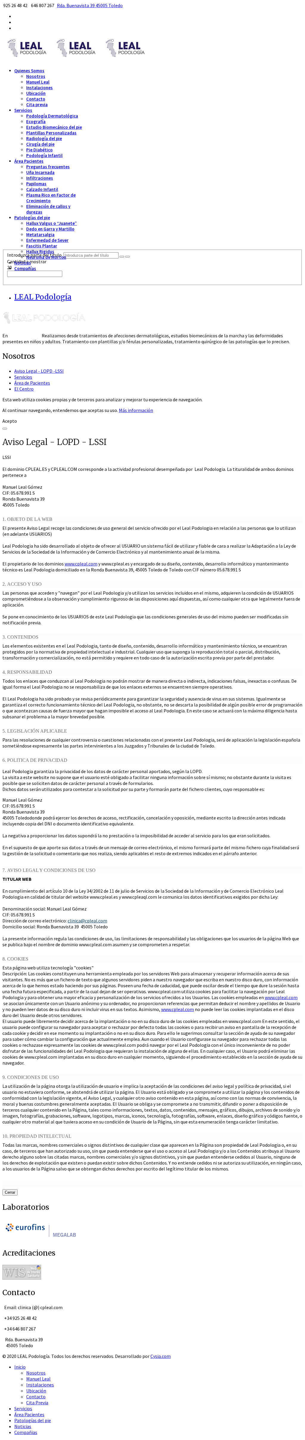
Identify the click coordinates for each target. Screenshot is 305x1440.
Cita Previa (37, 1402)
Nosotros (35, 76)
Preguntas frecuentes (48, 167)
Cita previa (37, 104)
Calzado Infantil (42, 189)
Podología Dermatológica (52, 116)
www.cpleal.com (81, 564)
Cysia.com (160, 1356)
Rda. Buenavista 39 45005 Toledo (90, 5)
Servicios (23, 110)
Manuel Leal (37, 82)
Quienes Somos (29, 70)
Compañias (25, 1432)
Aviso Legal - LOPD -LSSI (39, 371)
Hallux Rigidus (40, 251)
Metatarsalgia (40, 234)
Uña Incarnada (40, 172)
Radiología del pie (44, 138)
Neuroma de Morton (46, 257)
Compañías (25, 268)
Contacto (35, 99)
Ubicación (36, 93)
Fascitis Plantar (41, 246)
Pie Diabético (39, 150)
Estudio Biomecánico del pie (54, 127)
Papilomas (36, 184)
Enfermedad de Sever (47, 240)
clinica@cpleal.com (87, 921)
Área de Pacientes (32, 383)
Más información (136, 410)
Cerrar (10, 1192)
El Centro (24, 389)
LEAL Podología (42, 297)
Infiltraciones (39, 178)
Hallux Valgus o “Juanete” (51, 223)
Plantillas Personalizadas (51, 133)
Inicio (20, 1367)
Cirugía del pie (40, 144)
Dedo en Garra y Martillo (50, 229)
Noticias (22, 263)
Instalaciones (39, 87)
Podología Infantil (44, 155)
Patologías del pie (32, 217)
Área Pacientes (28, 161)
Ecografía (36, 121)
